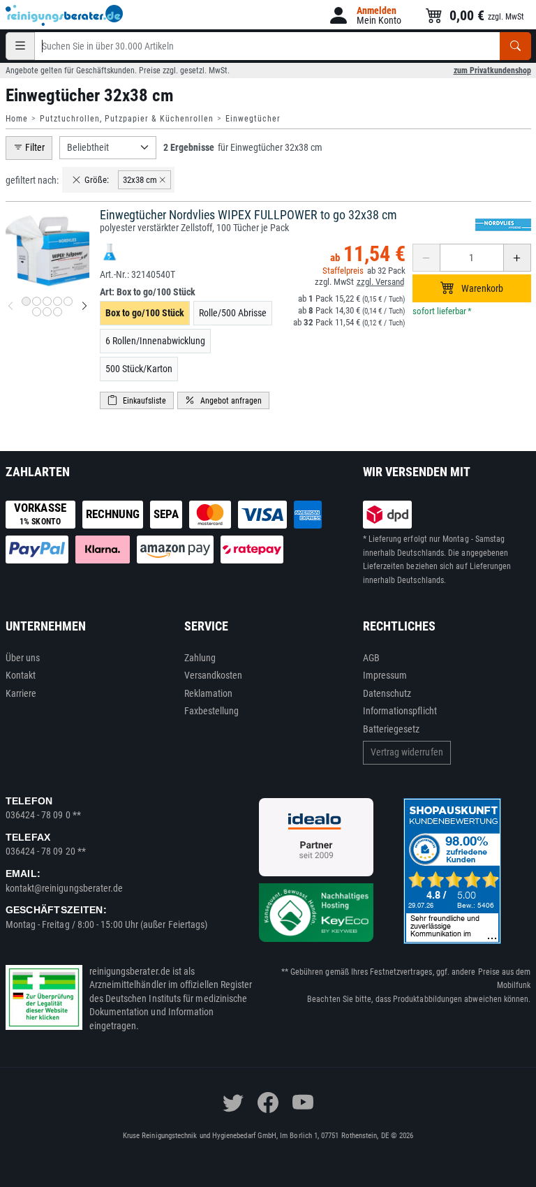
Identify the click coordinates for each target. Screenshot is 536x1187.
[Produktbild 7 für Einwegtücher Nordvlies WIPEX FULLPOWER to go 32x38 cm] (47, 311)
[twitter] (233, 1102)
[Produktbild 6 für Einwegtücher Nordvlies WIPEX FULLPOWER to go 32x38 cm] (36, 311)
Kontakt (21, 675)
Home (17, 119)
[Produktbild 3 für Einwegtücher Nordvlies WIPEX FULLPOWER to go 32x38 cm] (47, 301)
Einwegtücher (253, 119)
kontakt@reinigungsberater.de (65, 888)
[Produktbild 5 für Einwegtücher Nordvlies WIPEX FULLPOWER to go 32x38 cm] (68, 301)
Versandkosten (213, 675)
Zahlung (200, 657)
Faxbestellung (211, 710)
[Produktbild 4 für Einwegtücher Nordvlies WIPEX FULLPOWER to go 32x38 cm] (57, 301)
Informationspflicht (400, 710)
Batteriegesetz (391, 729)
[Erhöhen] (517, 258)
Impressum (385, 675)
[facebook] (268, 1102)
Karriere (21, 693)
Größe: (96, 180)
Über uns (23, 657)
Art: (147, 291)
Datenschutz (387, 693)
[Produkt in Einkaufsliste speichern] (137, 400)
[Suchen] (515, 46)
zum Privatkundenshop (492, 70)
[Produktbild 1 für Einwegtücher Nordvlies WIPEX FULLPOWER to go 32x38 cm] (26, 301)
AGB (371, 657)
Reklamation (208, 693)
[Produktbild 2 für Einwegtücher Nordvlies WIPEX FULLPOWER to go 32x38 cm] (36, 301)
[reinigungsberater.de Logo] (65, 15)
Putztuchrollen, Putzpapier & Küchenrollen (127, 119)
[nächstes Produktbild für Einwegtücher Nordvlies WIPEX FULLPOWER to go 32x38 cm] (84, 306)
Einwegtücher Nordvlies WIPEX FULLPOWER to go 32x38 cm (248, 214)
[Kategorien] (20, 46)
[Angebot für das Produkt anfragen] (223, 400)
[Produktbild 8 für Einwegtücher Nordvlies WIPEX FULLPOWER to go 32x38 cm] (57, 311)
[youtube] (303, 1102)
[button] (364, 15)
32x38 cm (140, 180)
